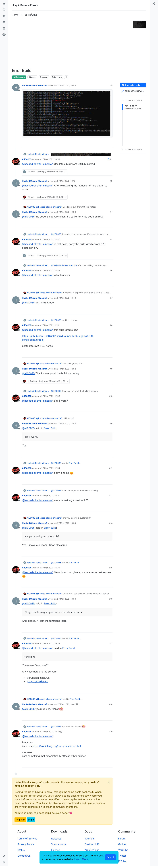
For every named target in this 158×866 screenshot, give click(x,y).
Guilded (122, 844)
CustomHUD (92, 844)
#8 (111, 325)
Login (31, 819)
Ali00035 (26, 159)
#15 (110, 567)
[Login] (154, 3)
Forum (121, 838)
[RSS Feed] (66, 77)
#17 (110, 643)
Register (20, 819)
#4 (111, 212)
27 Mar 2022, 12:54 (66, 423)
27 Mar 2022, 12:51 (50, 325)
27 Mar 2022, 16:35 (50, 567)
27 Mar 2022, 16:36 (66, 599)
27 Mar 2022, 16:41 (66, 704)
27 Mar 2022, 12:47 (50, 239)
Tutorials (89, 838)
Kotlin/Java (20, 77)
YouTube (123, 849)
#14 (110, 523)
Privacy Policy (25, 844)
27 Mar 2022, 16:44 (50, 731)
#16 (110, 599)
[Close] (108, 782)
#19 (110, 731)
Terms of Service (27, 838)
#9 (111, 368)
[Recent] (4, 9)
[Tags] (4, 16)
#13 (110, 495)
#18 (110, 704)
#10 (110, 396)
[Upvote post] (104, 144)
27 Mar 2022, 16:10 (50, 495)
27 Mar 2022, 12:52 (66, 368)
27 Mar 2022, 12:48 (50, 270)
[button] (4, 856)
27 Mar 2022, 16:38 (50, 643)
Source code (58, 844)
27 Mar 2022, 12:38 (66, 212)
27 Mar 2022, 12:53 (50, 396)
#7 (111, 298)
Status (21, 849)
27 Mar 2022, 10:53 (50, 159)
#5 (111, 239)
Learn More (81, 859)
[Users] (4, 28)
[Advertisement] (75, 42)
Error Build (50, 428)
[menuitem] (154, 3)
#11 (111, 423)
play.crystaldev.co (37, 681)
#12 (110, 468)
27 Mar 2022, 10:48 (66, 85)
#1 (111, 85)
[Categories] (4, 3)
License (55, 849)
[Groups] (4, 34)
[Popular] (4, 22)
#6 (111, 270)
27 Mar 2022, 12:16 (66, 181)
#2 (111, 159)
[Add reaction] (98, 144)
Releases (56, 838)
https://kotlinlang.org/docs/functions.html (57, 746)
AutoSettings (92, 849)
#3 (111, 181)
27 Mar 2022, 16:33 (66, 523)
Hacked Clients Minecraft (34, 85)
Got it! (110, 857)
